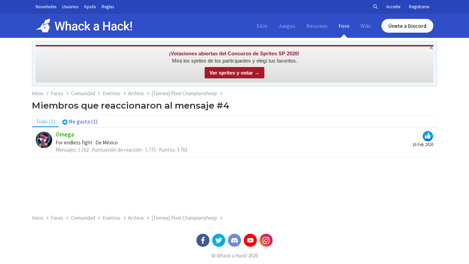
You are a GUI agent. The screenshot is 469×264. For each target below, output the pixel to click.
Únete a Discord (407, 25)
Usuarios (70, 7)
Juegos (286, 25)
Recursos (317, 25)
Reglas (108, 7)
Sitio (261, 25)
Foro (344, 25)
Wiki (365, 25)
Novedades (46, 7)
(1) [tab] (45, 121)
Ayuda (90, 7)
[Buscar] (375, 7)
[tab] (80, 121)
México (110, 142)
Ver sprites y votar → (234, 73)
